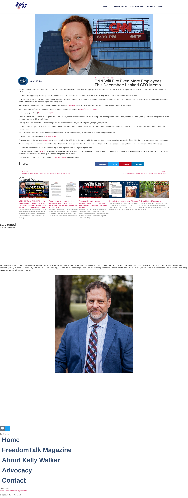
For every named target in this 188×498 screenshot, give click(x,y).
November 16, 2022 (53, 136)
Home (105, 6)
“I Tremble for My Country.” (150, 201)
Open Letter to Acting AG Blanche (123, 201)
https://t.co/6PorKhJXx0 (88, 109)
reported (71, 105)
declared (42, 151)
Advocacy (151, 6)
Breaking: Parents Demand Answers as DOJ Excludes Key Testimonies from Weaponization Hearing (93, 204)
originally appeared (59, 157)
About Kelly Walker (137, 6)
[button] (101, 164)
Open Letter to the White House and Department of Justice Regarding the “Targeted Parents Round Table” (63, 204)
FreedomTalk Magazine (119, 6)
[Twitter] (7, 428)
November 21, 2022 (45, 113)
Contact (160, 6)
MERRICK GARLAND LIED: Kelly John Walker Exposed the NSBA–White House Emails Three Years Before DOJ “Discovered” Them (33, 204)
